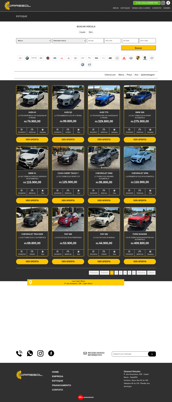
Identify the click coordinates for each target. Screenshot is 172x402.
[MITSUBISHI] (124, 57)
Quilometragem (148, 75)
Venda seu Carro (141, 8)
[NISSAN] (131, 57)
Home (55, 372)
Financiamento (61, 385)
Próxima (141, 273)
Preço (129, 75)
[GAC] (61, 57)
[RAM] (144, 57)
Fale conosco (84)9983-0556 (147, 3)
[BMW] (27, 57)
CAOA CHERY (34, 58)
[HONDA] (75, 57)
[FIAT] (47, 57)
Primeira (94, 273)
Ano (136, 75)
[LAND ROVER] (110, 57)
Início (116, 8)
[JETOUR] (103, 57)
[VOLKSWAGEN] (82, 64)
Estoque (125, 8)
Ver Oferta (32, 140)
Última (151, 273)
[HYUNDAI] (82, 57)
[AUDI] (20, 57)
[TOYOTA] (151, 57)
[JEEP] (96, 57)
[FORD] (54, 57)
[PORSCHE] (137, 57)
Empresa (57, 376)
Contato (156, 8)
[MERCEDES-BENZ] (117, 57)
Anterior (104, 273)
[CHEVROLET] (41, 57)
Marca (121, 75)
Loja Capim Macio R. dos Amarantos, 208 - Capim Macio (78, 282)
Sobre (166, 8)
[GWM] (68, 57)
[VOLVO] (89, 64)
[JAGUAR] (89, 57)
